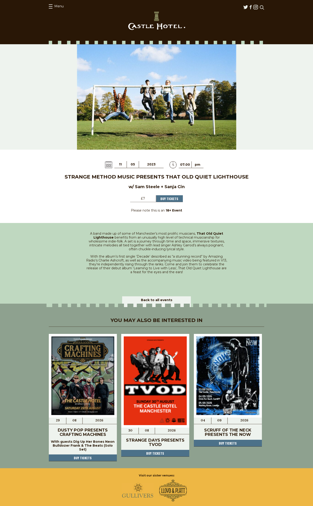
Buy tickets (83, 457)
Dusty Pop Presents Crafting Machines (83, 432)
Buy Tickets (169, 198)
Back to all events (156, 300)
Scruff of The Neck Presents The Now (227, 432)
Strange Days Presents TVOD (155, 442)
